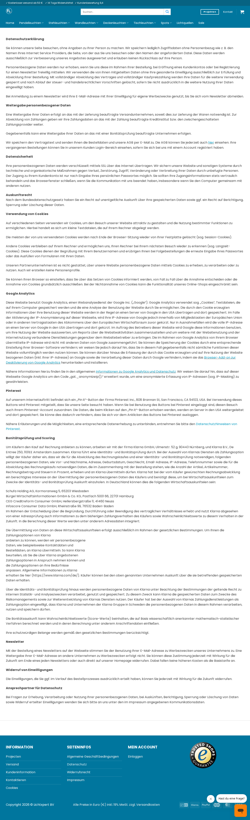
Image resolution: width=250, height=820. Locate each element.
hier (211, 142)
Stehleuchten (58, 23)
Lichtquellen (185, 23)
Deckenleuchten (114, 23)
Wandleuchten (85, 23)
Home (10, 23)
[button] (242, 12)
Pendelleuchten (30, 23)
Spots (165, 23)
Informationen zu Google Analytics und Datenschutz (136, 371)
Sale (201, 23)
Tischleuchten (143, 23)
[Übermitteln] (167, 12)
